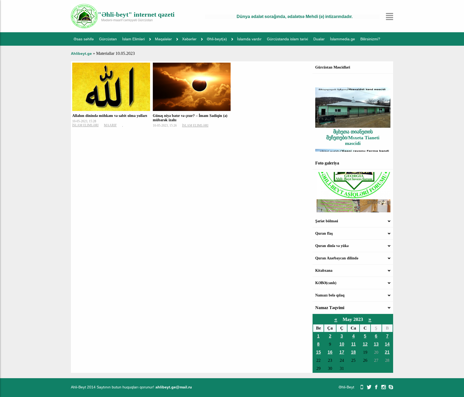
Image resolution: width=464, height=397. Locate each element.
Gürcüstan (108, 39)
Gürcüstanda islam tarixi (287, 39)
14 (387, 344)
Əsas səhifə (84, 39)
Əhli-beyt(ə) (217, 39)
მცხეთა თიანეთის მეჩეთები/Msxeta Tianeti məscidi (352, 132)
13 (376, 344)
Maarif (110, 125)
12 (365, 344)
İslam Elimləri (133, 39)
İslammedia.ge (342, 39)
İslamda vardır (249, 39)
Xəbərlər (189, 39)
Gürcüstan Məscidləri (332, 67)
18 (353, 352)
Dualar (319, 39)
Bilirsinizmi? (370, 39)
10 (341, 344)
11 (353, 344)
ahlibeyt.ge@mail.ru (173, 387)
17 (341, 352)
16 (330, 352)
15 (318, 352)
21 (387, 352)
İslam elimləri (85, 125)
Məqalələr (163, 39)
